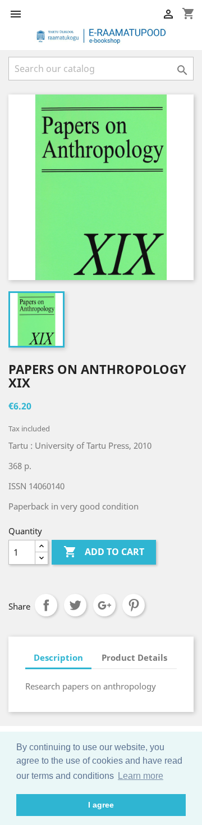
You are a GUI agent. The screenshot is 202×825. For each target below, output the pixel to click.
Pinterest (133, 605)
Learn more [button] (140, 776)
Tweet (75, 605)
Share (46, 605)
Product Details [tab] (134, 657)
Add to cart (103, 551)
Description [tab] (58, 657)
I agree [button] (101, 804)
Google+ (104, 605)
